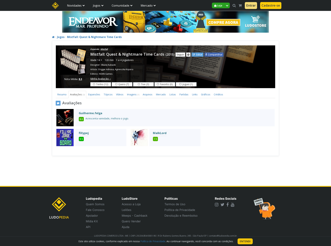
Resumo (62, 94)
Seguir (180, 54)
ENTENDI (245, 241)
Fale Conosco (95, 210)
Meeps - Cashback (134, 215)
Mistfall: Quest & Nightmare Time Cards (94, 37)
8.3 (80, 79)
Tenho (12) (102, 84)
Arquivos (147, 94)
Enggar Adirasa (106, 69)
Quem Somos (95, 204)
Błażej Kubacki (108, 64)
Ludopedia (94, 198)
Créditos (218, 94)
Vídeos (119, 94)
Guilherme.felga (90, 113)
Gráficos (205, 94)
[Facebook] (227, 204)
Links (195, 94)
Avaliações (77, 94)
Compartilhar (215, 54)
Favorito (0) (166, 84)
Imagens (133, 94)
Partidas (183, 94)
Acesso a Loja (131, 204)
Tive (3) (145, 84)
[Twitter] (222, 204)
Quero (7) (123, 84)
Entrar (251, 5)
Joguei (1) (187, 84)
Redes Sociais (225, 198)
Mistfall (104, 49)
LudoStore (130, 198)
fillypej (84, 133)
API (88, 227)
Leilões (126, 210)
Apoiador (92, 215)
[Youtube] (232, 204)
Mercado (147, 5)
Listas (172, 94)
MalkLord (160, 133)
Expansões (94, 94)
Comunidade (120, 5)
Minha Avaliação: (100, 78)
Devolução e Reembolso (181, 215)
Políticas (171, 198)
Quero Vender (131, 221)
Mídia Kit (92, 221)
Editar (199, 54)
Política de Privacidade (179, 210)
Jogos (96, 5)
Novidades (74, 5)
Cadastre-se (271, 5)
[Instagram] (216, 204)
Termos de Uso (174, 204)
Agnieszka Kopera (124, 69)
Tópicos (108, 94)
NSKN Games (106, 73)
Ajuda (125, 227)
